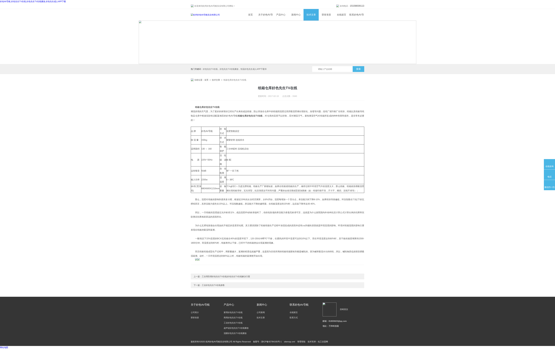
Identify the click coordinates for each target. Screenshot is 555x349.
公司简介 (195, 312)
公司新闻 (261, 312)
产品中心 (280, 14)
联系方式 (294, 317)
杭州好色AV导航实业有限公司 (215, 6)
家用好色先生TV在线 (233, 312)
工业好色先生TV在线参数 (213, 285)
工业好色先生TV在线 (233, 323)
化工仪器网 (323, 341)
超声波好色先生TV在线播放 (236, 328)
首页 (250, 14)
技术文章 (311, 14)
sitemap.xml (289, 341)
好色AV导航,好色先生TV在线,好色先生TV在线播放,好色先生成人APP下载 (33, 1)
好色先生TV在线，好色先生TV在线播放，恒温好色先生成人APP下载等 (235, 69)
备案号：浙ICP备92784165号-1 (267, 341)
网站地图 (4, 347)
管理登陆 (301, 341)
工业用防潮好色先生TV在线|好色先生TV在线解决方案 (226, 276)
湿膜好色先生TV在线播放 (235, 333)
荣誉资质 (326, 14)
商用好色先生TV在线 (233, 317)
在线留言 (341, 14)
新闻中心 (296, 14)
